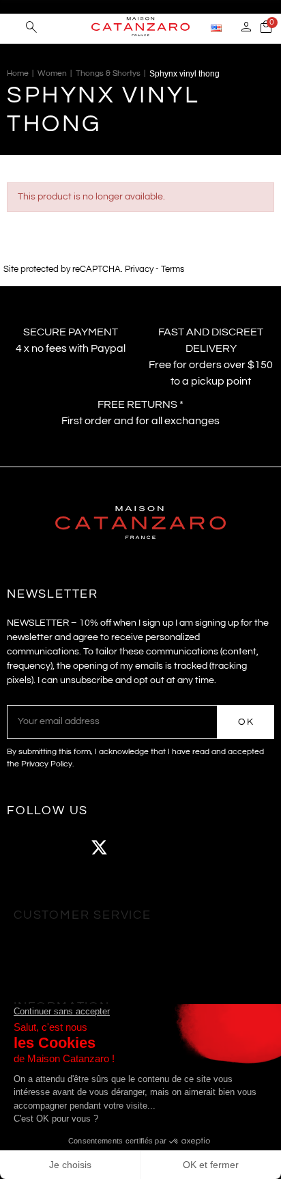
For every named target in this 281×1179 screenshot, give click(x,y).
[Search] (31, 28)
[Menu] (13, 27)
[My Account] (246, 28)
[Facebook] (24, 848)
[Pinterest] (174, 848)
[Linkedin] (211, 848)
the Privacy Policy (39, 764)
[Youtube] (136, 848)
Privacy (139, 269)
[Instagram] (61, 848)
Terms (172, 269)
